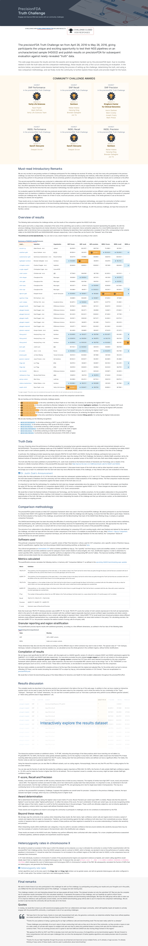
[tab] (74, 473)
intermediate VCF (44, 548)
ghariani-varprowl (24, 330)
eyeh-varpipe (23, 302)
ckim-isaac (22, 285)
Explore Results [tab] (59, 28)
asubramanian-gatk (25, 257)
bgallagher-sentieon (25, 261)
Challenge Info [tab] (31, 28)
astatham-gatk (23, 252)
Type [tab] (20, 630)
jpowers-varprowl (24, 359)
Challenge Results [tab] (45, 28)
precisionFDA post (24, 671)
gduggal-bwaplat (24, 310)
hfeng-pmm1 (23, 334)
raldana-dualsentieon (25, 383)
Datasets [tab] (40, 241)
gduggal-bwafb (23, 306)
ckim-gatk (22, 281)
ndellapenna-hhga (24, 375)
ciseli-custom (23, 273)
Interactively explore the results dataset (74, 723)
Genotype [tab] (30, 630)
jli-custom (22, 351)
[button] (80, 31)
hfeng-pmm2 (23, 338)
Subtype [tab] (24, 630)
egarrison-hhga (23, 298)
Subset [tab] (36, 630)
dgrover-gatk (23, 293)
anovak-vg (22, 248)
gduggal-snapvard (24, 326)
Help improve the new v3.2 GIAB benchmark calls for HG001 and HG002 (96, 464)
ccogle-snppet (23, 269)
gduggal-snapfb (23, 318)
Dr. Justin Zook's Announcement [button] (36, 473)
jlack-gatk (22, 347)
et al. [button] (43, 248)
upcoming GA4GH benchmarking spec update (111, 562)
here (88, 545)
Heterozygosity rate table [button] (33, 868)
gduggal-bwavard (24, 314)
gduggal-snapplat (24, 322)
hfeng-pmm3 (23, 342)
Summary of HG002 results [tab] (27, 241)
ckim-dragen (23, 277)
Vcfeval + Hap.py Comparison (117, 531)
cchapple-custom (24, 265)
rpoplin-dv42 (23, 387)
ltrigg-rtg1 (22, 363)
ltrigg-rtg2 (22, 367)
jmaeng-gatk (23, 355)
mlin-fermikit (23, 371)
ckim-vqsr (22, 289)
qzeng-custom (23, 379)
